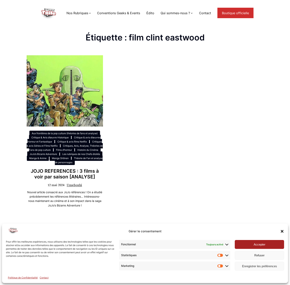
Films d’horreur (64, 149)
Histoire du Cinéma (87, 149)
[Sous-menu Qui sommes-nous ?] (192, 13)
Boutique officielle (235, 13)
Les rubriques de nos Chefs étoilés (81, 154)
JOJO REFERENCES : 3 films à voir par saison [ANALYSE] (65, 174)
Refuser (259, 255)
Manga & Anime (38, 158)
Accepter (259, 244)
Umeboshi (74, 185)
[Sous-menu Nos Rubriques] (90, 13)
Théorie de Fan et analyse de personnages (79, 160)
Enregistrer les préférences (259, 266)
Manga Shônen (60, 158)
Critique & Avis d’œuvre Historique (50, 137)
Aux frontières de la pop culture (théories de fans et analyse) (65, 133)
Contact (44, 277)
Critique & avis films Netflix (72, 141)
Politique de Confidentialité (23, 277)
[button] (282, 231)
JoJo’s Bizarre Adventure (43, 154)
